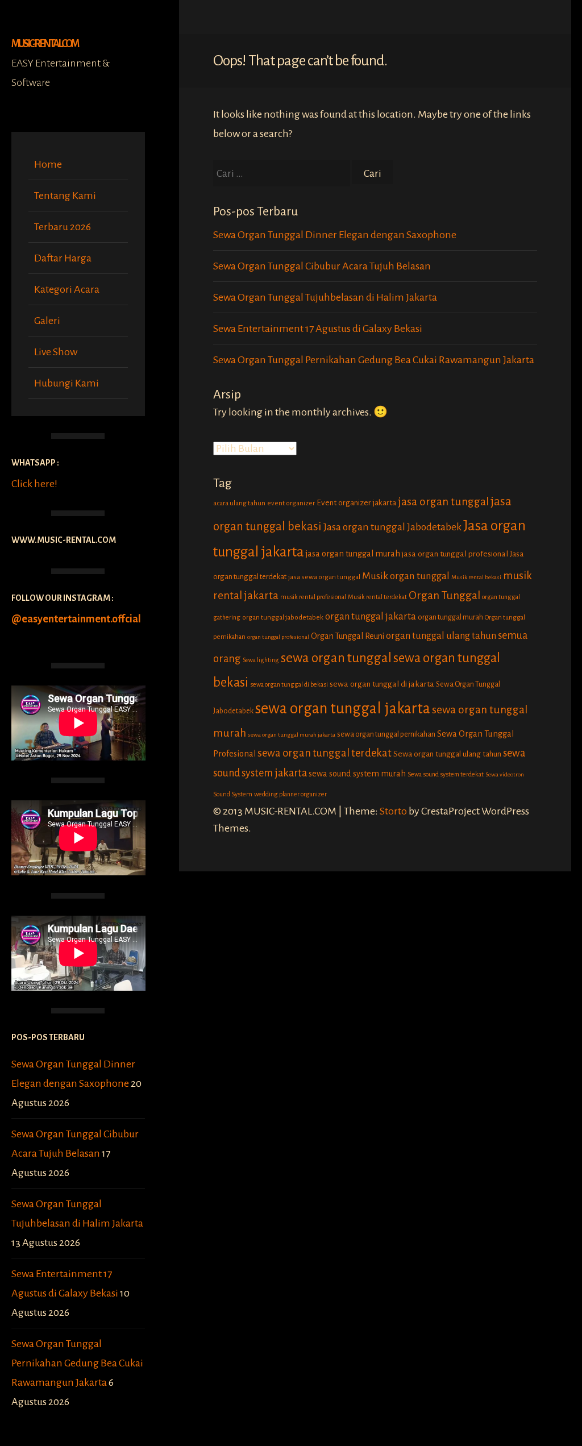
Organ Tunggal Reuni (347, 636)
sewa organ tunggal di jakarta (382, 683)
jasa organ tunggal (443, 502)
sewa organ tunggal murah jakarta (291, 735)
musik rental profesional (313, 596)
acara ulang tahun (239, 503)
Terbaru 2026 (62, 226)
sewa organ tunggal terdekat (324, 753)
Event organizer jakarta (356, 502)
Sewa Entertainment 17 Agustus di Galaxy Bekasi (317, 328)
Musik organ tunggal (406, 576)
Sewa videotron (504, 774)
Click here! (34, 483)
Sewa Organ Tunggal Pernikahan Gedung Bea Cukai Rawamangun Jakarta (77, 1363)
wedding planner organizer (290, 794)
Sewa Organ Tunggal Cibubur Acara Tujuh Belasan (322, 266)
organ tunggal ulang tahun (441, 635)
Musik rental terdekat (377, 596)
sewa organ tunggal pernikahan (386, 734)
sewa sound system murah (357, 773)
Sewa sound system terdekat (446, 774)
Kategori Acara (66, 289)
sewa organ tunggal (336, 657)
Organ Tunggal (444, 595)
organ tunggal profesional (278, 637)
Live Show (55, 352)
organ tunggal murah (450, 617)
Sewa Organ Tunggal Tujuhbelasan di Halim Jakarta (325, 297)
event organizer (291, 503)
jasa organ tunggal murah (353, 553)
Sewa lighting (261, 660)
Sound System (232, 794)
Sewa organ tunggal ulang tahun (447, 754)
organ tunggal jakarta (370, 616)
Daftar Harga (63, 258)
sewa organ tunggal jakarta (342, 708)
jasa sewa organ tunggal (324, 577)
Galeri (47, 320)
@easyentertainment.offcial (76, 619)
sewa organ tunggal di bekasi (289, 684)
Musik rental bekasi (476, 577)
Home (48, 164)
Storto (393, 811)
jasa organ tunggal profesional (455, 553)
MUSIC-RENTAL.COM (44, 43)
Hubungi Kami (66, 383)
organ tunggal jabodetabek (282, 617)
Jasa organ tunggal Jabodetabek (392, 527)
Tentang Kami (65, 195)
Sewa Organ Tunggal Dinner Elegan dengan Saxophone (334, 234)
